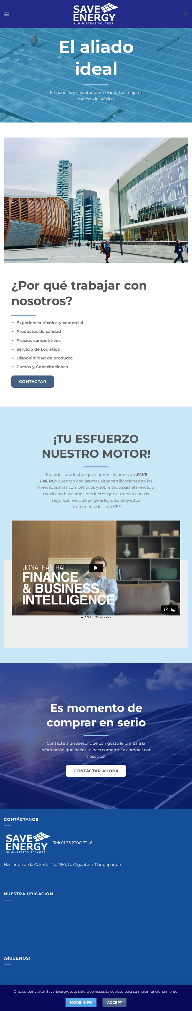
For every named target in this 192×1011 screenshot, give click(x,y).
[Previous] (12, 200)
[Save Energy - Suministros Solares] (96, 14)
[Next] (180, 200)
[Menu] (7, 14)
